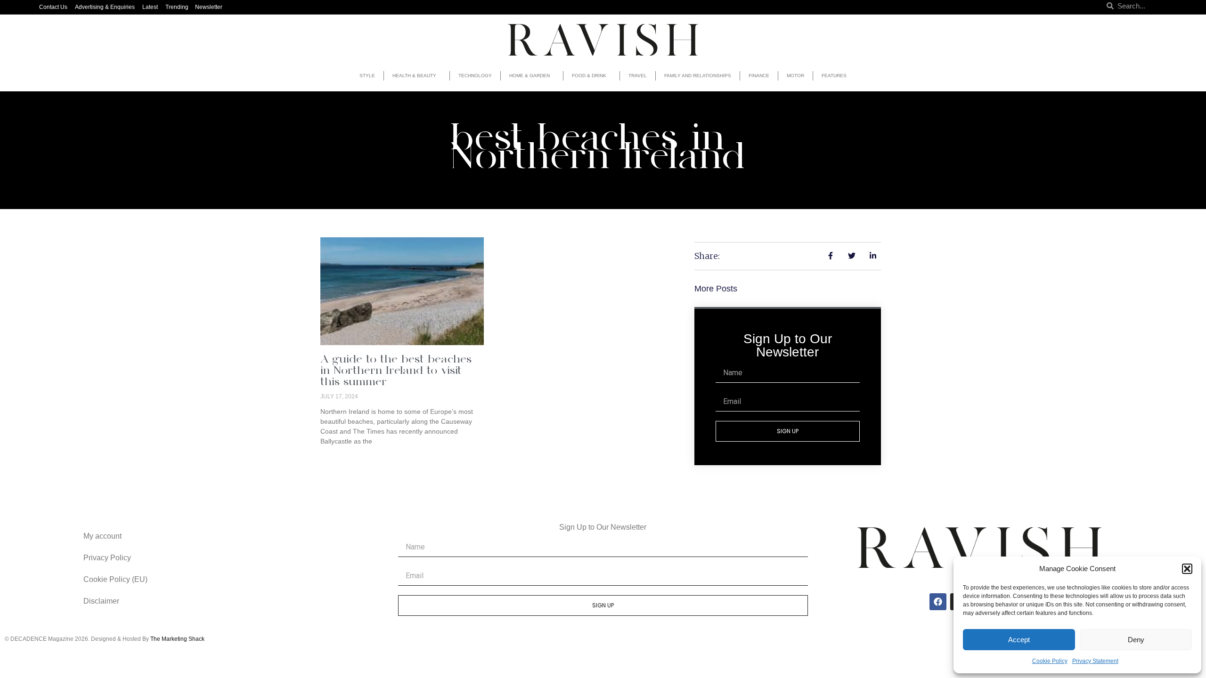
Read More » (339, 457)
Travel (637, 75)
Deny (1136, 640)
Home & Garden (529, 75)
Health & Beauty (414, 75)
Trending (176, 7)
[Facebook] (937, 601)
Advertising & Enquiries (105, 7)
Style (367, 75)
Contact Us (53, 7)
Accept (1019, 640)
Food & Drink (589, 75)
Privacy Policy (107, 558)
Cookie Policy (1049, 661)
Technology (475, 75)
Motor (795, 75)
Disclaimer (101, 601)
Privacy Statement (1095, 661)
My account (102, 536)
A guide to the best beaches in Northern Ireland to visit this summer (396, 371)
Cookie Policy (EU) (115, 579)
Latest (150, 7)
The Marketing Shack (177, 639)
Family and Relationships (697, 75)
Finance (759, 75)
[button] (1187, 568)
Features (834, 75)
